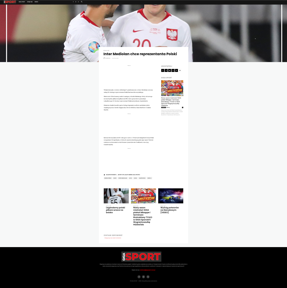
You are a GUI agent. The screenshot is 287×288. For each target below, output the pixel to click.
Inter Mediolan (123, 178)
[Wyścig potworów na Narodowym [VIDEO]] (170, 195)
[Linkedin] (169, 70)
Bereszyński (108, 178)
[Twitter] (78, 2)
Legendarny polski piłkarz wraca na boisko (115, 210)
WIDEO (36, 1)
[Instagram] (76, 2)
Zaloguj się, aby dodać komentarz (112, 238)
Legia (135, 178)
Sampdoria (142, 178)
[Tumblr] (176, 70)
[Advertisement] (129, 76)
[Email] (173, 70)
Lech (130, 178)
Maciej (108, 58)
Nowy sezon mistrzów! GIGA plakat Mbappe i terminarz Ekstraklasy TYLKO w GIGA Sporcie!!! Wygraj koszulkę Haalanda (171, 101)
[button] (81, 2)
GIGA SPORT (22, 1)
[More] (180, 70)
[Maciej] (104, 58)
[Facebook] (73, 2)
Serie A (149, 178)
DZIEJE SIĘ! (30, 1)
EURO (115, 178)
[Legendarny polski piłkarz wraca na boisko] (116, 195)
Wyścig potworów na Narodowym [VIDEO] (169, 210)
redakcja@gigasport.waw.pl (147, 270)
